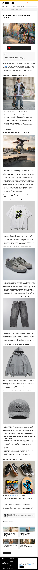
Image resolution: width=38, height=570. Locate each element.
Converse (14, 495)
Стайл (7, 6)
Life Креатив (18, 6)
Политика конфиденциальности (5, 563)
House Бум (22, 6)
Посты (26, 2)
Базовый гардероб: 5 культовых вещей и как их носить (13, 57)
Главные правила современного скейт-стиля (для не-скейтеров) (14, 58)
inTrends (9, 3)
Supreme (15, 496)
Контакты (31, 2)
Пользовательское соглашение (5, 560)
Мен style (8, 9)
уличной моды (6, 66)
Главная (2, 9)
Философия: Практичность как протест (10, 54)
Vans (10, 495)
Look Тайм (3, 6)
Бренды (10, 6)
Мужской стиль (5, 521)
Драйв (14, 6)
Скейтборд (10, 521)
